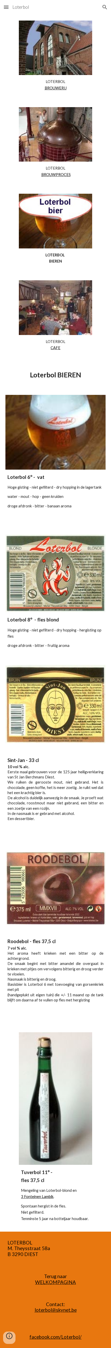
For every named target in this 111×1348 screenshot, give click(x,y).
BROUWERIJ (56, 88)
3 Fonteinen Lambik (37, 1196)
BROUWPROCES (56, 174)
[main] (55, 85)
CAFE (55, 348)
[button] (6, 7)
